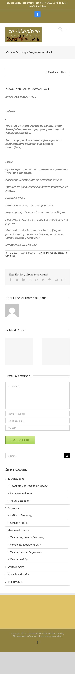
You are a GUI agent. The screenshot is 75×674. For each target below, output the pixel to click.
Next (64, 72)
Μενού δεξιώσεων (19, 530)
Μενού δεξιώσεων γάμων (25, 544)
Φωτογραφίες (16, 567)
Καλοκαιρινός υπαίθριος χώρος (29, 486)
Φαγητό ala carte (20, 500)
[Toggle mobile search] (60, 29)
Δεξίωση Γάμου (19, 522)
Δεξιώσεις (13, 508)
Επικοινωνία (15, 581)
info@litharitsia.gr (37, 6)
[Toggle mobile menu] (68, 29)
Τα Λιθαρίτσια (16, 478)
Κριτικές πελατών (18, 574)
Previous (53, 72)
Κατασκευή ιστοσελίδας (50, 636)
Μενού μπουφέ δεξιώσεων (51, 252)
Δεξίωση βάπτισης (21, 515)
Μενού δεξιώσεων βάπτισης (27, 537)
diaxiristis (12, 252)
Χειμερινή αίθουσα (21, 493)
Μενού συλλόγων (20, 559)
